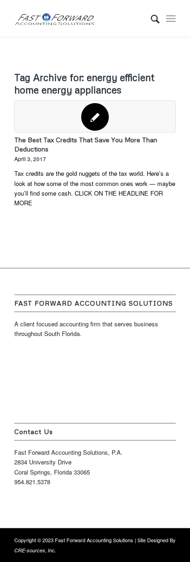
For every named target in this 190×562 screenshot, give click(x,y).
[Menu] (171, 18)
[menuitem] (151, 18)
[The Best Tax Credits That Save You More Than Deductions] (95, 116)
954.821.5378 (32, 481)
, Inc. (35, 550)
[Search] (151, 18)
